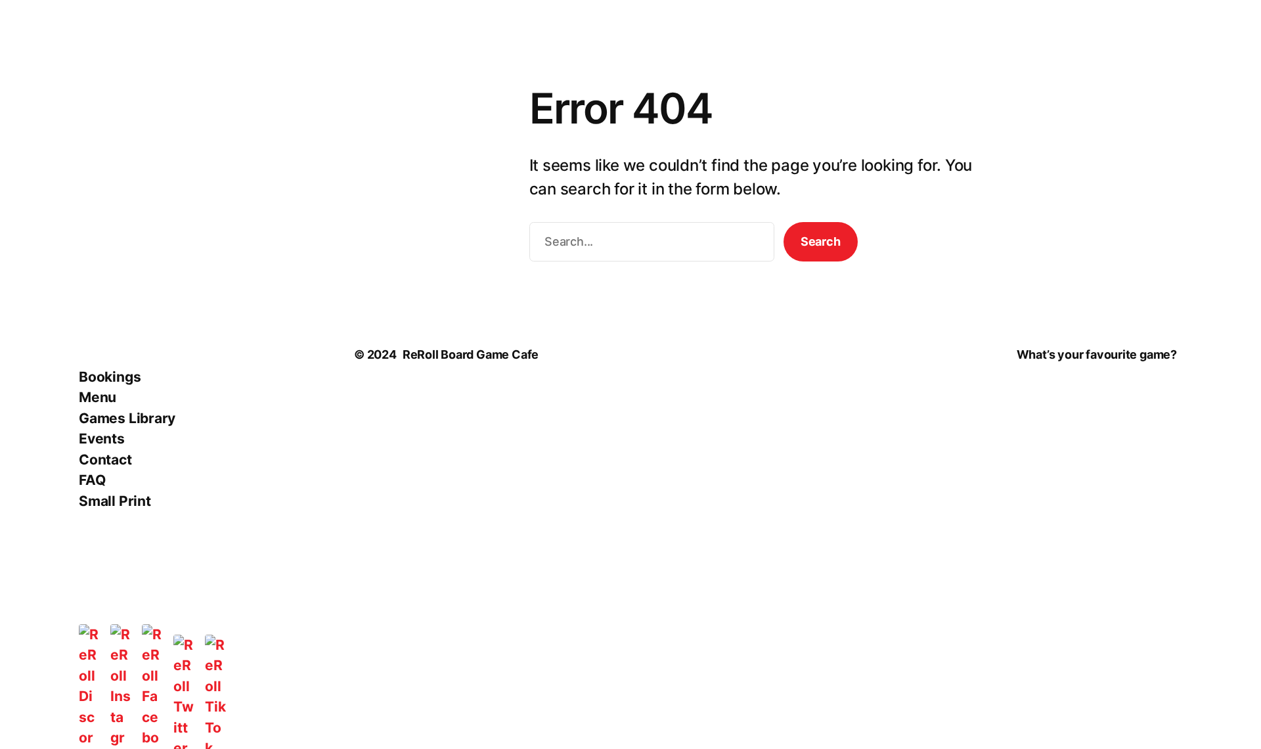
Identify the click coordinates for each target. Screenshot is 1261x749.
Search (821, 241)
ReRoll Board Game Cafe (471, 354)
